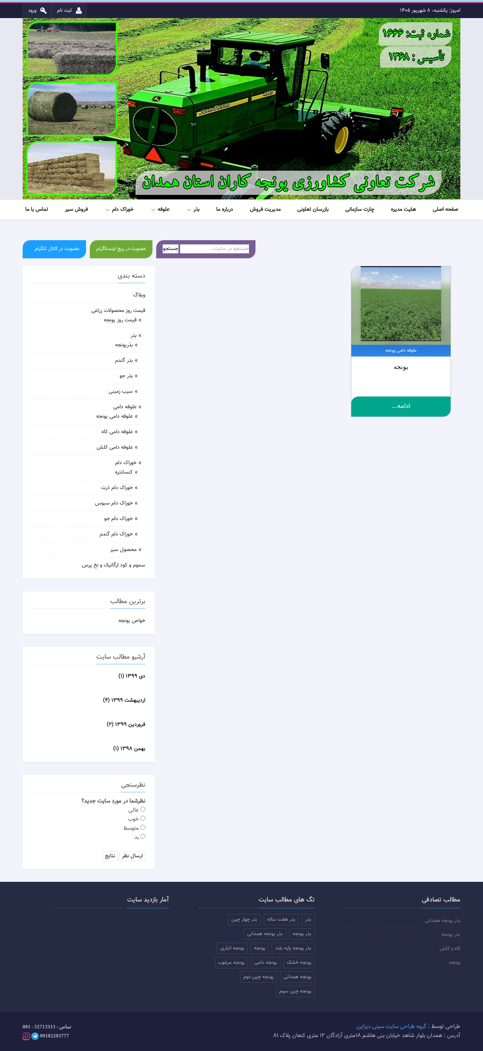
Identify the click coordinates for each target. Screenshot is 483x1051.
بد (137, 837)
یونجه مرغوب (231, 962)
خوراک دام (126, 463)
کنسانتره (124, 472)
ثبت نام (65, 10)
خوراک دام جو (118, 519)
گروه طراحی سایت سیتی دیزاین (391, 1026)
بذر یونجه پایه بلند (293, 948)
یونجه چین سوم (295, 991)
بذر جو (126, 376)
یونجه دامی (265, 962)
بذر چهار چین (244, 919)
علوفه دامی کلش (115, 447)
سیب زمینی (121, 391)
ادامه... (401, 406)
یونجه (401, 366)
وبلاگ (139, 295)
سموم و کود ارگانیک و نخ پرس (113, 565)
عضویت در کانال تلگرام (57, 249)
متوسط (131, 828)
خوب (134, 819)
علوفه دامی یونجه (114, 416)
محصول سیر (123, 550)
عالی (134, 810)
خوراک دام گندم (116, 534)
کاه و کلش (450, 948)
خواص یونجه (131, 621)
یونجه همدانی (297, 977)
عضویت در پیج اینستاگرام (121, 249)
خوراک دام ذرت (117, 488)
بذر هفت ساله (281, 919)
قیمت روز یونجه (120, 320)
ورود (33, 10)
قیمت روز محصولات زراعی (118, 311)
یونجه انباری (232, 948)
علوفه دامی (125, 407)
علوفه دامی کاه (117, 432)
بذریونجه (124, 345)
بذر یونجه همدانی (442, 920)
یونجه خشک (299, 962)
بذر (134, 336)
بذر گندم (124, 361)
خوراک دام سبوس (114, 503)
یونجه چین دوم (258, 977)
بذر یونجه (450, 934)
